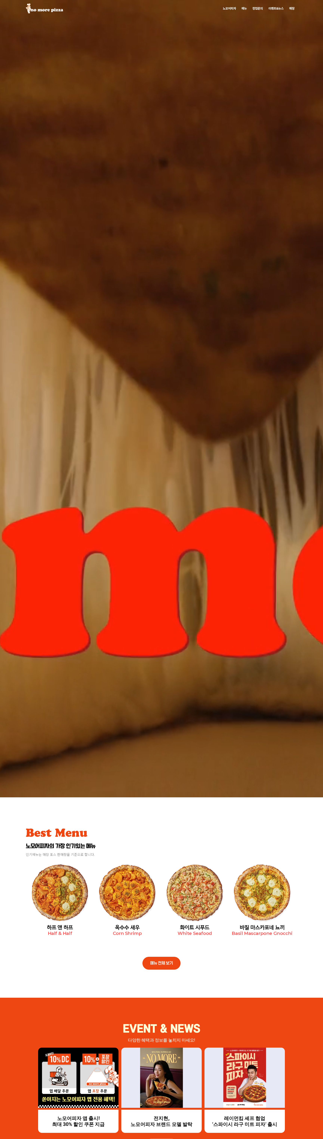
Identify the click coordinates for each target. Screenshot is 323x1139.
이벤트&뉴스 (276, 8)
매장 (291, 8)
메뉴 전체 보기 (161, 963)
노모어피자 (229, 8)
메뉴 (244, 8)
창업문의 (257, 8)
